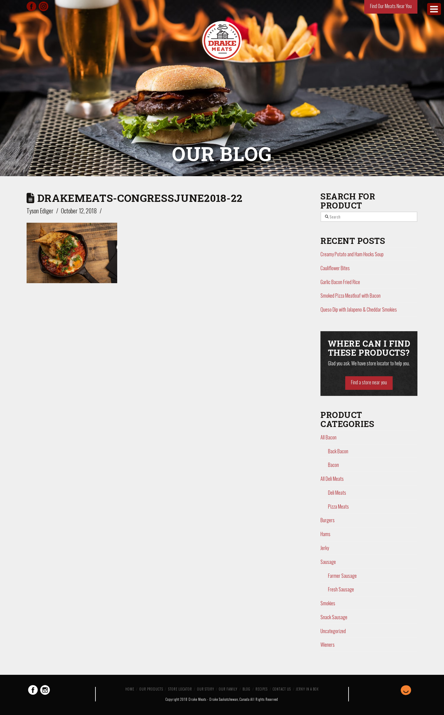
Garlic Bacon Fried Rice (340, 282)
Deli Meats (337, 492)
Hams (325, 534)
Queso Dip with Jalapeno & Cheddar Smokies (358, 309)
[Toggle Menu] (434, 9)
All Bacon (328, 437)
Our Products (151, 689)
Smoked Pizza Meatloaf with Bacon (350, 295)
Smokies (327, 603)
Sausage (328, 561)
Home (129, 689)
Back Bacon (338, 451)
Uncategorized (333, 631)
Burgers (327, 520)
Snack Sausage (333, 617)
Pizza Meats (338, 506)
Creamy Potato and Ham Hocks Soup (352, 254)
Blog (246, 689)
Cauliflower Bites (335, 268)
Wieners (327, 644)
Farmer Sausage (342, 575)
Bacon (333, 464)
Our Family (228, 689)
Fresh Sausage (341, 589)
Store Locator (180, 689)
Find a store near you (369, 382)
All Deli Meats (332, 478)
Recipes (262, 689)
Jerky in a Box (307, 689)
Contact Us (282, 689)
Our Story (205, 689)
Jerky (324, 548)
